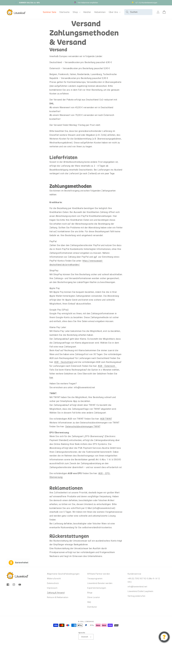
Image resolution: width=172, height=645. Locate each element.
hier (51, 377)
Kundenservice (134, 574)
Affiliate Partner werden (98, 574)
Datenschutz (53, 583)
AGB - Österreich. (106, 366)
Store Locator (93, 597)
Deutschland (66, 362)
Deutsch (84, 637)
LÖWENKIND (89, 621)
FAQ (89, 602)
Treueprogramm (95, 578)
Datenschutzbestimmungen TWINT (82, 426)
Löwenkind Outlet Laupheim (140, 591)
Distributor (92, 607)
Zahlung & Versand (55, 593)
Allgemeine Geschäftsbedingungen (63, 574)
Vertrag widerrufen (136, 596)
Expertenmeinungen (96, 588)
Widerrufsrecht (54, 578)
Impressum (52, 588)
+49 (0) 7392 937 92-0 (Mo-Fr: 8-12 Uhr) (144, 580)
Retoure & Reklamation (57, 597)
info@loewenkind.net (137, 587)
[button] (76, 12)
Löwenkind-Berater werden (99, 583)
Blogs (89, 593)
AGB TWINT (106, 418)
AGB (56, 362)
